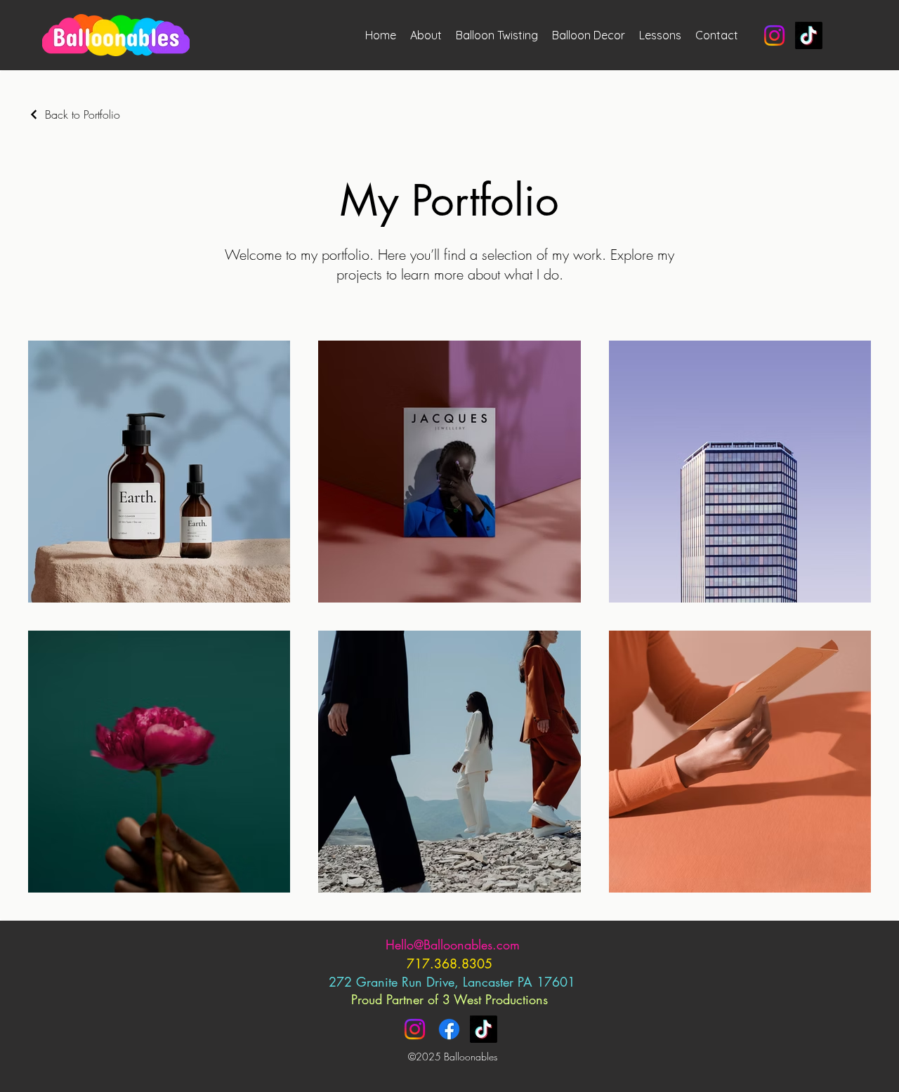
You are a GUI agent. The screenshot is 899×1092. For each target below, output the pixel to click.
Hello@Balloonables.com (453, 944)
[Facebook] (449, 1029)
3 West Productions (495, 999)
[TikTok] (808, 35)
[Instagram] (774, 35)
